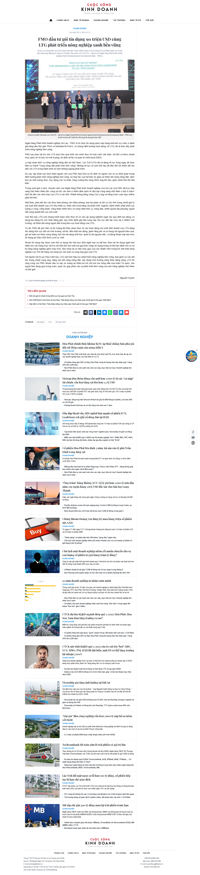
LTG (49, 322)
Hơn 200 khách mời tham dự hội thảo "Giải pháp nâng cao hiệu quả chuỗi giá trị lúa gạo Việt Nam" (70, 300)
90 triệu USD (61, 322)
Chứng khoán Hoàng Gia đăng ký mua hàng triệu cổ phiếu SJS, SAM (97, 520)
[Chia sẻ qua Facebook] (193, 432)
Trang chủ (59, 853)
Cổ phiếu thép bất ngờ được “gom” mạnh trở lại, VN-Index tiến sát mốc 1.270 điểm (99, 633)
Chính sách (63, 20)
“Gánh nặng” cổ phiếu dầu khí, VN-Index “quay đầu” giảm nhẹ (90, 537)
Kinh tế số (135, 20)
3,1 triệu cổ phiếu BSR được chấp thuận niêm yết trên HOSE (89, 735)
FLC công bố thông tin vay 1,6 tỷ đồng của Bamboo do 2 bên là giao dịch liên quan (99, 794)
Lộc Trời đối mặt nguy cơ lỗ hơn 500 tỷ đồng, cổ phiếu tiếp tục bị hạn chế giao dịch (96, 777)
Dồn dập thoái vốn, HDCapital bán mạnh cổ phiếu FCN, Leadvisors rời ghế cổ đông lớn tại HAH (94, 415)
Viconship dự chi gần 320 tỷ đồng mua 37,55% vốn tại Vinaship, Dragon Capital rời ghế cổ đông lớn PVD (98, 701)
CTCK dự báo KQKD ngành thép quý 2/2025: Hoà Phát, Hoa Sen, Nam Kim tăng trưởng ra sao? (97, 616)
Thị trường (119, 20)
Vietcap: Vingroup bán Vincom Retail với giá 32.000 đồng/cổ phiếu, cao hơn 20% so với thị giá (97, 401)
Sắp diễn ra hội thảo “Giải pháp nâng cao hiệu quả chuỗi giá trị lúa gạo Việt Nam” (63, 304)
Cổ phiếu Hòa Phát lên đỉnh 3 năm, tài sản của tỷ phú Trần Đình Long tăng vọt (96, 450)
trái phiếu (40, 322)
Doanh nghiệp (101, 20)
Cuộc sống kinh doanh (100, 843)
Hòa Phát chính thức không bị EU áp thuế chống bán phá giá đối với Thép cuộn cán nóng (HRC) (98, 345)
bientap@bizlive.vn (36, 864)
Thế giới (149, 20)
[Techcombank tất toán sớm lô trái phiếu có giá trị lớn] (42, 755)
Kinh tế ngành (81, 20)
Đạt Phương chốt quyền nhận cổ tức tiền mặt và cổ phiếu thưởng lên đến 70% (97, 573)
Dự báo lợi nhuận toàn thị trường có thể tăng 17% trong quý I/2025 (92, 669)
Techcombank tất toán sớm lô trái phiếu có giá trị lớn (94, 744)
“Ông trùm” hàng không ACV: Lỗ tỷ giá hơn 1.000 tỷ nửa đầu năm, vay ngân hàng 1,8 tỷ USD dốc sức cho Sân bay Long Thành (98, 486)
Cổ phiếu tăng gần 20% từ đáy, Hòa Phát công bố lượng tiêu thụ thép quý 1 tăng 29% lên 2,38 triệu (97, 363)
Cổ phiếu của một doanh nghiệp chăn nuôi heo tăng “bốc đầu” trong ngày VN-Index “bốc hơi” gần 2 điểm (96, 605)
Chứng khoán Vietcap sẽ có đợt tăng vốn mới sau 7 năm (88, 405)
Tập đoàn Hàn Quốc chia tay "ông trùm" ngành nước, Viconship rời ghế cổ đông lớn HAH (97, 433)
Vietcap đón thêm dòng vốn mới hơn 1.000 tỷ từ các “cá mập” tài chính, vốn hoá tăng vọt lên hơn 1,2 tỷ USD (98, 380)
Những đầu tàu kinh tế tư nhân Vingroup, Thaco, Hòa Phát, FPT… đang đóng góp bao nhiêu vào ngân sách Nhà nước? (97, 468)
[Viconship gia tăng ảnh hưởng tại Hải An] (42, 693)
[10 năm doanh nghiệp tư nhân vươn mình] (42, 591)
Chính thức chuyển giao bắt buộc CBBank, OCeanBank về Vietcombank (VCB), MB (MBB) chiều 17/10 (98, 823)
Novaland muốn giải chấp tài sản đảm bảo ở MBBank (86, 828)
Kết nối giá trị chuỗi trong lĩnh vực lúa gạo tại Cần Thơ (52, 296)
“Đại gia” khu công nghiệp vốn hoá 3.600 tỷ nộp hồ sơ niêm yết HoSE (97, 718)
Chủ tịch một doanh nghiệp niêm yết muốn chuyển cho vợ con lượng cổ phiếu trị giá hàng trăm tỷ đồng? (97, 541)
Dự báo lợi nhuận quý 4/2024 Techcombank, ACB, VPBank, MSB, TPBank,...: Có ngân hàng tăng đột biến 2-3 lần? (96, 760)
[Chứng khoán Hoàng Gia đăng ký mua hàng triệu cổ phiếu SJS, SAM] (42, 529)
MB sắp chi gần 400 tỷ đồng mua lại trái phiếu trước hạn (95, 805)
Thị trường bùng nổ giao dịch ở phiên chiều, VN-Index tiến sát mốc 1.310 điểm (97, 797)
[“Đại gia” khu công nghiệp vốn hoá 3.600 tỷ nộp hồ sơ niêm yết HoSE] (42, 726)
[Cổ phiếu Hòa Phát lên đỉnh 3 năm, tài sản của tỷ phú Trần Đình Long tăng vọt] (42, 458)
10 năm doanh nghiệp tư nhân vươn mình (86, 580)
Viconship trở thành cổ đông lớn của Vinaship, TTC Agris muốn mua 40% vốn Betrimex (96, 706)
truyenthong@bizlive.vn (154, 864)
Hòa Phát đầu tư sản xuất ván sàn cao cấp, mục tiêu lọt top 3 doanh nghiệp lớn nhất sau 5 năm (96, 369)
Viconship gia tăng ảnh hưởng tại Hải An (86, 682)
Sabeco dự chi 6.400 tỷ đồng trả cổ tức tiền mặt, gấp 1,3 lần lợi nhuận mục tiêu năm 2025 (96, 673)
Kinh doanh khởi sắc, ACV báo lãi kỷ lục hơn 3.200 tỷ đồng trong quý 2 (93, 511)
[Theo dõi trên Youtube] (193, 437)
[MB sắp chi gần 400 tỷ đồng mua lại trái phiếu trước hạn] (42, 815)
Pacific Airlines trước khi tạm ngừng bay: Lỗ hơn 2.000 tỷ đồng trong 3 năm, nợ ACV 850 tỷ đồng (97, 506)
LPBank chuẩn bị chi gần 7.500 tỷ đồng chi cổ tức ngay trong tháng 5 (93, 570)
